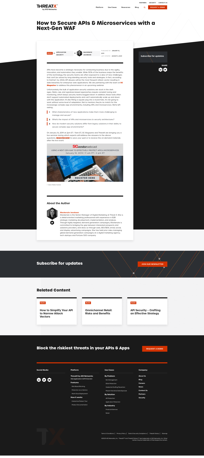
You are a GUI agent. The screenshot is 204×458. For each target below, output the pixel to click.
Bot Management (111, 380)
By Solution (110, 394)
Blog (137, 7)
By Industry (110, 405)
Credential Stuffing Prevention (115, 387)
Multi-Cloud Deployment (80, 393)
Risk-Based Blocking (78, 386)
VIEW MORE (44, 321)
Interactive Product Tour (79, 401)
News (141, 387)
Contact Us (163, 3)
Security (152, 3)
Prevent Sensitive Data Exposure (116, 391)
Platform (99, 7)
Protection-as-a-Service (79, 390)
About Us (142, 376)
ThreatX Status (154, 433)
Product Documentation (80, 405)
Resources (125, 7)
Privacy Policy (121, 433)
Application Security (61, 53)
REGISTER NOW (63, 138)
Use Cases (112, 7)
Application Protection (113, 402)
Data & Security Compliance (137, 433)
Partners (142, 3)
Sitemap (164, 433)
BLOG (42, 303)
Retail (107, 413)
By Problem (110, 376)
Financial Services (112, 409)
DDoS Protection (111, 383)
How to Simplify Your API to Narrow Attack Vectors (56, 313)
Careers (142, 383)
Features (75, 382)
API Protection (110, 398)
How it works (76, 397)
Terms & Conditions (107, 433)
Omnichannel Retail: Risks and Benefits (98, 311)
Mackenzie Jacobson (87, 53)
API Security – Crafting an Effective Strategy (145, 311)
